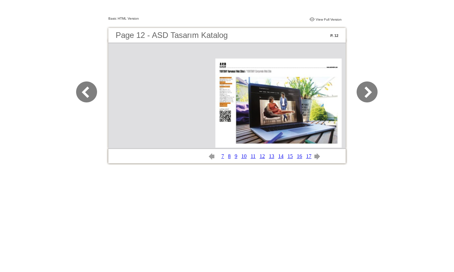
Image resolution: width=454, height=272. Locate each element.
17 (308, 156)
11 (253, 156)
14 (281, 156)
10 (244, 156)
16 (299, 156)
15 (290, 156)
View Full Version (329, 19)
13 (271, 156)
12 (262, 156)
